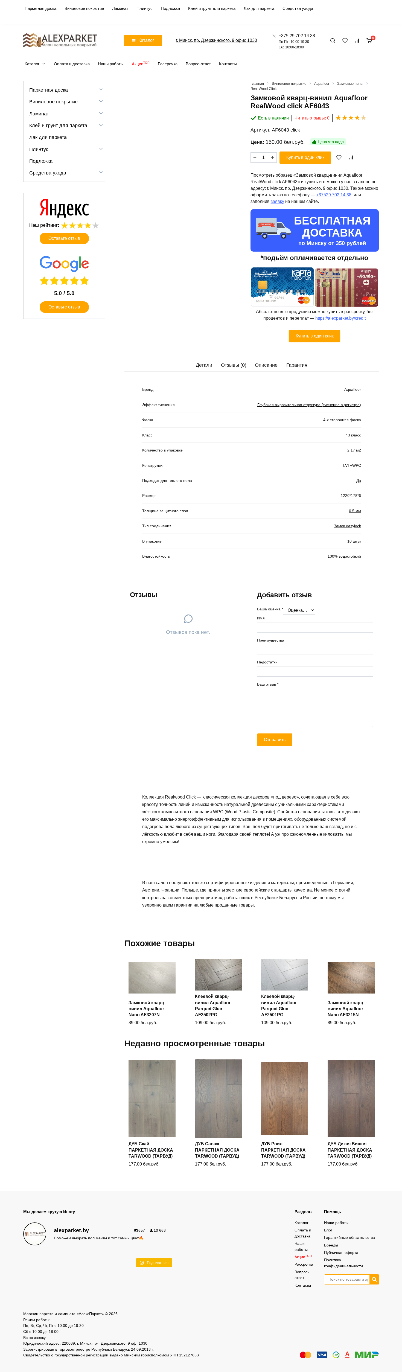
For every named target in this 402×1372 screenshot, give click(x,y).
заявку (277, 201)
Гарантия (296, 365)
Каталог (32, 64)
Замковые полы (350, 83)
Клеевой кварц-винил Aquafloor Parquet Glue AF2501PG (279, 1005)
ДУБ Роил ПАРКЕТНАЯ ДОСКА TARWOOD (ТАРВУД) (283, 1149)
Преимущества (270, 640)
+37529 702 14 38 (333, 195)
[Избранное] (345, 40)
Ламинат (120, 8)
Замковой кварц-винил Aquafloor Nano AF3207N (147, 1008)
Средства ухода (297, 8)
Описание (266, 365)
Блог (328, 1230)
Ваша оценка (270, 609)
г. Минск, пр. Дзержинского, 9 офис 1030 (216, 40)
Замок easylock (347, 526)
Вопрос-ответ (198, 64)
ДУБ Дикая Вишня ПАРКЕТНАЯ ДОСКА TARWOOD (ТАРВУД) (350, 1149)
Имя (261, 618)
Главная (257, 83)
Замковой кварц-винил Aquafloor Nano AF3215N (346, 1008)
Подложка (170, 8)
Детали (204, 365)
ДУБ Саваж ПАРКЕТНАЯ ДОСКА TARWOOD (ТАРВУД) (217, 1149)
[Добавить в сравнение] (351, 157)
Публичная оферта (341, 1252)
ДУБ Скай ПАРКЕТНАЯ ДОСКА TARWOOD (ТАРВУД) (151, 1149)
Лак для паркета (259, 8)
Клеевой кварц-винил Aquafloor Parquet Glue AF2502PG (213, 1005)
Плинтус (144, 8)
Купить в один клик (305, 157)
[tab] (204, 365)
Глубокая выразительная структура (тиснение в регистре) (309, 405)
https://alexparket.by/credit (340, 318)
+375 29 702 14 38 (297, 41)
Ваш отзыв (267, 684)
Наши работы (111, 64)
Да (358, 480)
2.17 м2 (354, 450)
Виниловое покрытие (84, 8)
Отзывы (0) (233, 365)
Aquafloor (321, 83)
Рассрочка (167, 64)
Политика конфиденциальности (343, 1263)
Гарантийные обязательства (349, 1237)
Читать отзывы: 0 (312, 118)
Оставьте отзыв (64, 238)
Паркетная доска (40, 8)
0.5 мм (355, 511)
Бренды (331, 1245)
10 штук (354, 541)
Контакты (228, 64)
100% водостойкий (344, 556)
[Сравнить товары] (357, 40)
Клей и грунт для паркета (211, 8)
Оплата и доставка (72, 64)
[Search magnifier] (374, 1279)
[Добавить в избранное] (339, 157)
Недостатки (267, 662)
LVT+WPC (352, 465)
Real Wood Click (263, 89)
